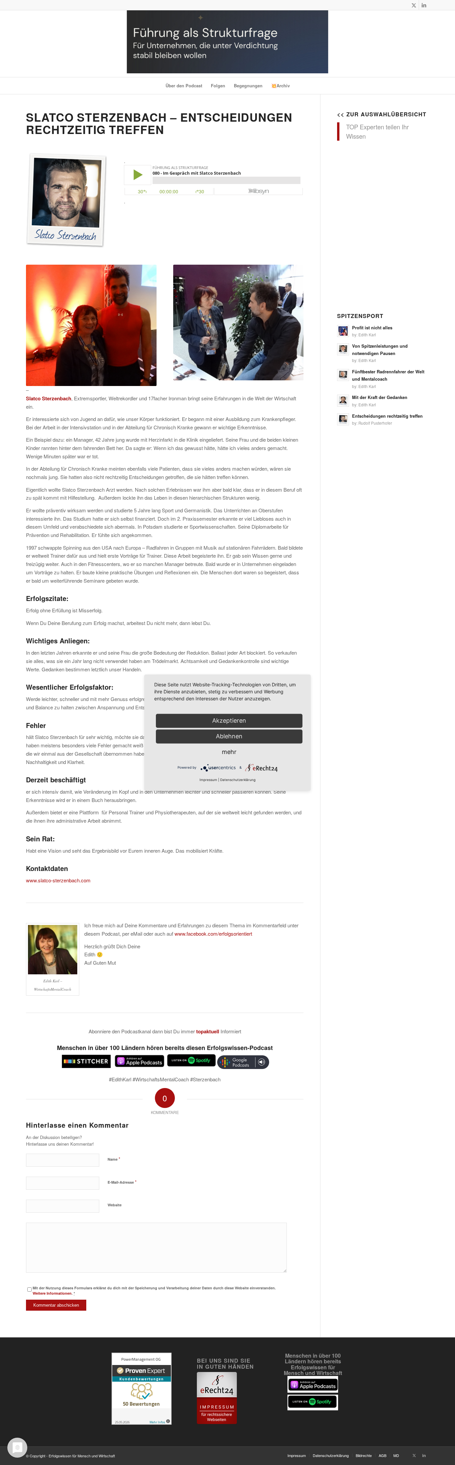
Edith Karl (367, 334)
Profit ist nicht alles (372, 328)
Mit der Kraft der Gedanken (379, 397)
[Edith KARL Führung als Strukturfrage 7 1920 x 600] (227, 43)
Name (114, 1159)
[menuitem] (184, 85)
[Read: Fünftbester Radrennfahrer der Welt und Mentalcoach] (343, 375)
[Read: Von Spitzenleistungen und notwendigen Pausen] (343, 349)
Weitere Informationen (52, 1293)
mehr (229, 751)
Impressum (208, 780)
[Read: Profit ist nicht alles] (343, 331)
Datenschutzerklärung (237, 780)
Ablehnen (229, 736)
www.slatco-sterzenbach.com (58, 880)
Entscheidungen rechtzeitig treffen (387, 416)
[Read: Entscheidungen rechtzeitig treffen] (343, 419)
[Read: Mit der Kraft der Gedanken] (343, 401)
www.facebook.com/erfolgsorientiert (213, 933)
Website (115, 1204)
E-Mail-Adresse (122, 1182)
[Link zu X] (414, 5)
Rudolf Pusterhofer (375, 423)
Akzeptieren (229, 720)
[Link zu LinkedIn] (424, 5)
